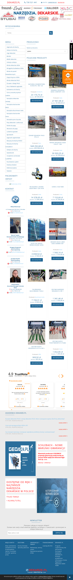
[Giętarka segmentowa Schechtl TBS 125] (36, 73)
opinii (29, 376)
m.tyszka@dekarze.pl (18, 242)
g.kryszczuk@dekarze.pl (18, 252)
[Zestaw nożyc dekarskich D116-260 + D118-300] (36, 333)
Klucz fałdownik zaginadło (14, 86)
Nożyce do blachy (12, 50)
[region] (36, 13)
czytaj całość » (63, 423)
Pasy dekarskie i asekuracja (15, 122)
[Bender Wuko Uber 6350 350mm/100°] (57, 229)
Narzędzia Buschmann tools (15, 110)
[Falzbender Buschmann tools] (36, 278)
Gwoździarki (10, 153)
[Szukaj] (51, 33)
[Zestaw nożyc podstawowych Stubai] (57, 330)
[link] (36, 13)
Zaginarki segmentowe (13, 138)
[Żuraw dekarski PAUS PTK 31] (36, 124)
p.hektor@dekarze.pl (18, 292)
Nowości (9, 171)
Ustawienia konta (10, 547)
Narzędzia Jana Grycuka (14, 119)
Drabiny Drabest (11, 165)
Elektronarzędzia (12, 168)
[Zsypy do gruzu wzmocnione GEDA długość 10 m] (36, 229)
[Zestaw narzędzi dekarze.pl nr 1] (57, 278)
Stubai (60, 349)
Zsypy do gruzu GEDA (13, 77)
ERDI (39, 354)
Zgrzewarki (10, 134)
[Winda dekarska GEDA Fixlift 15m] (57, 128)
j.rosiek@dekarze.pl (18, 263)
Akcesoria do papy (12, 128)
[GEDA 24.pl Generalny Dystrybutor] (20, 458)
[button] (62, 376)
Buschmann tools (39, 297)
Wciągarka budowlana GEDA (15, 68)
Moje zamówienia (10, 546)
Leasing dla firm (47, 546)
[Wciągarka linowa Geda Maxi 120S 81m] (36, 176)
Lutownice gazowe (12, 131)
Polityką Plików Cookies (45, 576)
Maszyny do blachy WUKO (14, 141)
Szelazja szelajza (12, 62)
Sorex (60, 194)
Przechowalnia (9, 549)
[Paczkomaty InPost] (15, 184)
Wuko (60, 249)
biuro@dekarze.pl (18, 213)
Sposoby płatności (23, 547)
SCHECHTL (40, 92)
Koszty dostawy (22, 546)
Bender (9, 56)
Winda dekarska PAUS (13, 80)
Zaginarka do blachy (13, 47)
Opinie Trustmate (10, 551)
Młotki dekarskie (11, 59)
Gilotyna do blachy (12, 150)
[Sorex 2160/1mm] (57, 176)
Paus (39, 143)
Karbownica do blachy (13, 89)
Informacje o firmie (61, 560)
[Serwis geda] (52, 495)
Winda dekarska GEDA (13, 65)
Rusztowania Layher (13, 162)
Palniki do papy (11, 125)
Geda (60, 98)
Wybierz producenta (32, 47)
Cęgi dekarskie (11, 53)
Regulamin (58, 562)
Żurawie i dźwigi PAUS (13, 83)
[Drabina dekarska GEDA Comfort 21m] (57, 76)
